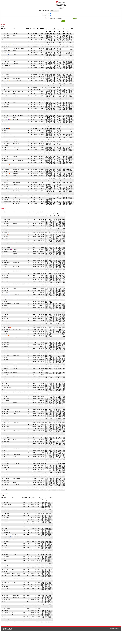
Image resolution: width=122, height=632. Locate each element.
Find (63, 21)
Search (47, 18)
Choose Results (44, 10)
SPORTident (9, 628)
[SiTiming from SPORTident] (61, 3)
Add (75, 18)
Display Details (45, 13)
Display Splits (45, 15)
